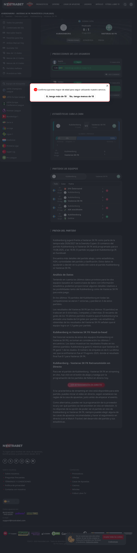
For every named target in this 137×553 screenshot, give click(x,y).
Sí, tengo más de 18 (56, 96)
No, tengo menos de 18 (81, 96)
